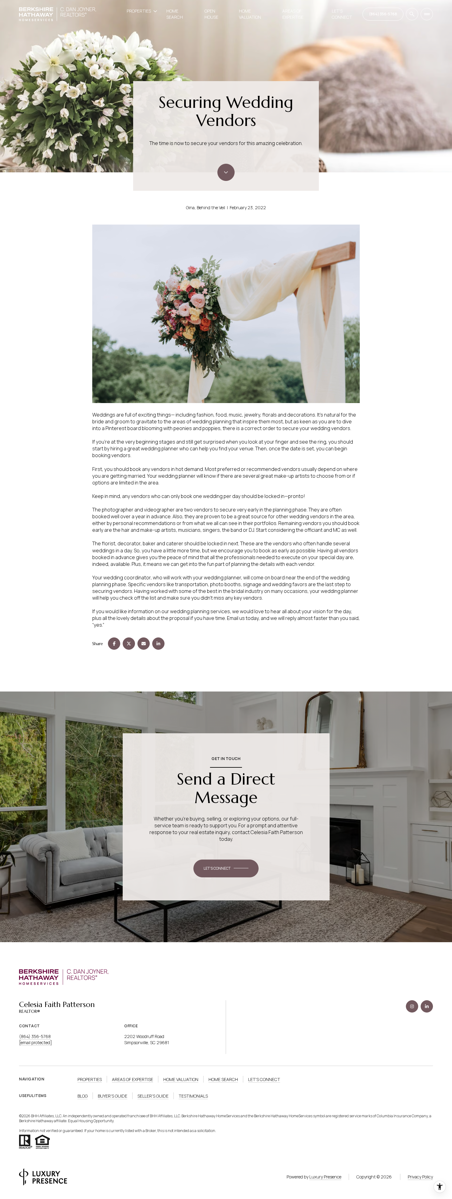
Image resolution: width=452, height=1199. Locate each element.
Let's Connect (342, 14)
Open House (211, 14)
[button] (226, 868)
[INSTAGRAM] (412, 1006)
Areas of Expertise (292, 14)
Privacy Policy (420, 1177)
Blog (82, 1096)
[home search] (412, 14)
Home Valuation (250, 14)
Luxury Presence (325, 1177)
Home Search (174, 14)
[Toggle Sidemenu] (427, 14)
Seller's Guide (153, 1096)
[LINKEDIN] (427, 1006)
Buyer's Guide (112, 1096)
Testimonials (193, 1096)
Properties (89, 1079)
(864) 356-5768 (35, 1036)
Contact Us (383, 14)
